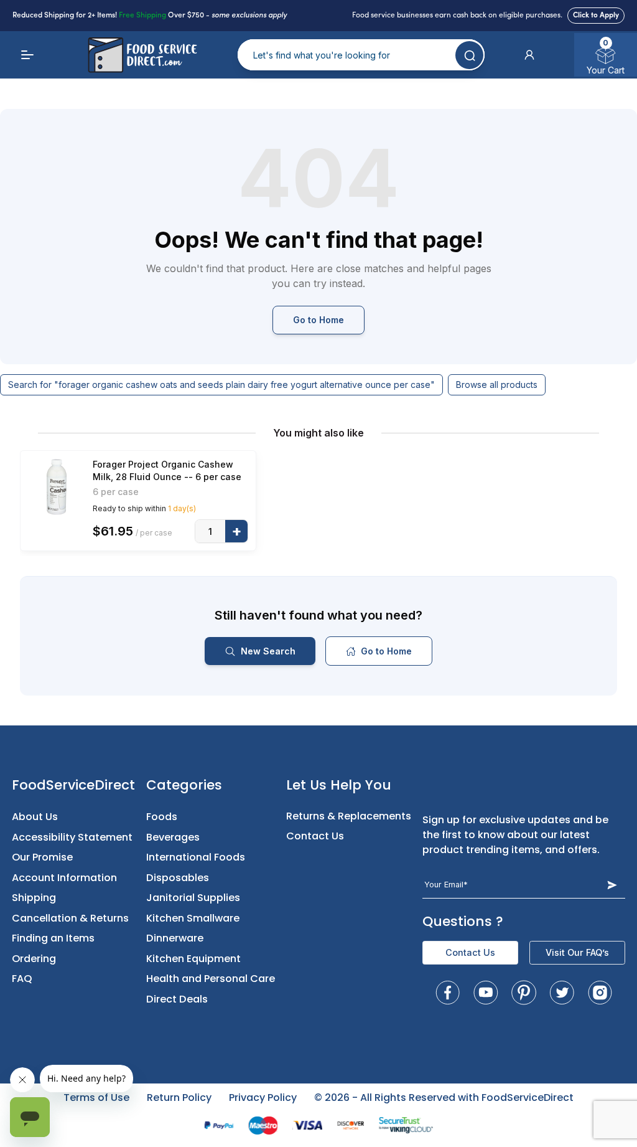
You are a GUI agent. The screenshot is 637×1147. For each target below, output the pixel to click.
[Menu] (27, 54)
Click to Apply (596, 15)
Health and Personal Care (210, 978)
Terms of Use (96, 1097)
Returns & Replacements (348, 816)
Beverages (173, 837)
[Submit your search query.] (469, 55)
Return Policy (179, 1097)
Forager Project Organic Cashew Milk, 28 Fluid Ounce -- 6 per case (167, 470)
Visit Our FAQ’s (577, 952)
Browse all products (496, 384)
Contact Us (315, 836)
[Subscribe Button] (612, 884)
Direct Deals (177, 999)
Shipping (34, 897)
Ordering (34, 958)
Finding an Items (53, 938)
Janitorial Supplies (193, 897)
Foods (161, 817)
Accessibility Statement (72, 837)
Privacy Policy (263, 1097)
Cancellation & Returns (70, 918)
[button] (529, 55)
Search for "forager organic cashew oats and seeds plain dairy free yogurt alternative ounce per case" (221, 384)
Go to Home (318, 319)
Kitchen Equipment (193, 958)
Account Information (64, 878)
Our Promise (42, 857)
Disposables (177, 878)
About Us (35, 817)
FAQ (22, 978)
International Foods (195, 857)
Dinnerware (174, 938)
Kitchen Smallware (192, 918)
